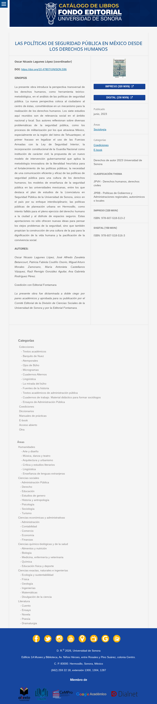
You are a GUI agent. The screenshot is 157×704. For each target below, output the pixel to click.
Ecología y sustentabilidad (37, 574)
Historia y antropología (35, 500)
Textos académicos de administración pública (50, 392)
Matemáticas (29, 592)
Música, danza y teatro (36, 455)
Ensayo (26, 610)
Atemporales (30, 360)
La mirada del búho (34, 383)
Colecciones (26, 346)
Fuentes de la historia (35, 388)
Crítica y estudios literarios (38, 464)
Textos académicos (34, 351)
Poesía (25, 618)
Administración (30, 522)
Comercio (27, 530)
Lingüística (29, 379)
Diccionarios (26, 411)
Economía (27, 535)
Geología (27, 583)
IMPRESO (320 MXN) (117, 86)
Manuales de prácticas (33, 415)
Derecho (26, 486)
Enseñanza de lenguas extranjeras (43, 473)
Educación (27, 491)
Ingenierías (28, 588)
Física (25, 579)
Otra (22, 429)
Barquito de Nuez (33, 356)
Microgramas (30, 369)
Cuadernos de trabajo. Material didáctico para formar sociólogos (61, 397)
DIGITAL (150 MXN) (117, 97)
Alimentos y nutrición (34, 548)
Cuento (26, 605)
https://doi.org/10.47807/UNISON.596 (44, 69)
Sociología (100, 129)
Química (26, 561)
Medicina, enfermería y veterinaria (42, 557)
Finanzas (27, 539)
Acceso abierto (28, 425)
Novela (25, 614)
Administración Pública (35, 482)
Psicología (27, 504)
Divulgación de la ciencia (36, 596)
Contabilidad (29, 526)
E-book (98, 149)
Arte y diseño (30, 451)
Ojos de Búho (30, 365)
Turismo (26, 513)
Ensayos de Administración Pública (43, 402)
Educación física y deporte (37, 566)
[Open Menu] (4, 4)
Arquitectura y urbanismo (37, 460)
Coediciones (101, 145)
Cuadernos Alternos (34, 374)
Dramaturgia (29, 623)
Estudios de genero (33, 495)
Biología (26, 552)
